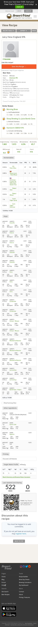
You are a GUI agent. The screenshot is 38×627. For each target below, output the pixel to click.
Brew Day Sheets (24, 579)
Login (19, 11)
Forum (4, 582)
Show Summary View (10, 403)
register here (21, 533)
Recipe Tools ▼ (8, 31)
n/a (31, 152)
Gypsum (12, 434)
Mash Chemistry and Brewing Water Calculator (16, 477)
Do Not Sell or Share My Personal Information (22, 624)
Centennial (13, 301)
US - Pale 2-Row (13, 167)
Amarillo (12, 223)
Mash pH (18, 149)
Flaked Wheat (13, 194)
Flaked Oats (13, 189)
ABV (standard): (24, 142)
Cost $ (31, 149)
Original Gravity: (4, 142)
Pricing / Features (24, 597)
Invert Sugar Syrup (13, 199)
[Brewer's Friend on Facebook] (23, 567)
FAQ (3, 585)
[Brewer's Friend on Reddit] (29, 567)
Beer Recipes (6, 594)
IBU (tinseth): (33, 142)
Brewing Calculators (25, 582)
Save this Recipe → (19, 66)
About (21, 594)
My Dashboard (23, 585)
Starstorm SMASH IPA (15, 128)
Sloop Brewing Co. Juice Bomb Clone (21, 118)
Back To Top (19, 541)
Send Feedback (28, 623)
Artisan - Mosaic (14, 321)
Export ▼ (23, 31)
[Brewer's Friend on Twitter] (26, 567)
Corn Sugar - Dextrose (12, 205)
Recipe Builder (23, 577)
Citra (11, 272)
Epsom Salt (13, 424)
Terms (34, 623)
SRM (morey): (6, 149)
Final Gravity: (14, 142)
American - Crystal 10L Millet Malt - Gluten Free (13, 182)
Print (34, 31)
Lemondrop (13, 370)
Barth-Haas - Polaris (15, 390)
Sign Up (19, 7)
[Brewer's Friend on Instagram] (21, 567)
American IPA (14, 78)
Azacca (12, 233)
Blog (3, 579)
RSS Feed (7, 624)
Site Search (5, 592)
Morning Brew (12, 109)
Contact (21, 592)
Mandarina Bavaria (15, 340)
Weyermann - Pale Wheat (13, 174)
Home (3, 577)
